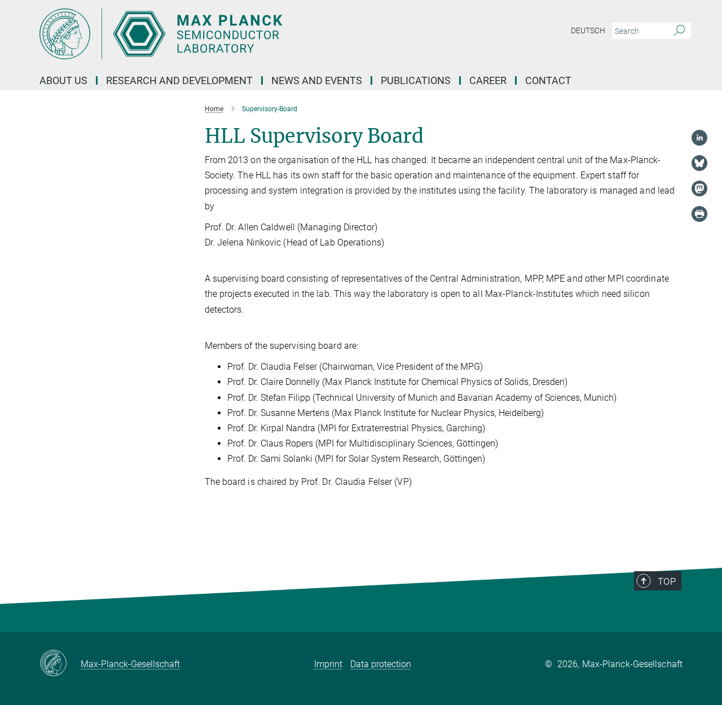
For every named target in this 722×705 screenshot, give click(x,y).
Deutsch (588, 30)
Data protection (380, 664)
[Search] (679, 31)
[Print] (699, 213)
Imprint (328, 664)
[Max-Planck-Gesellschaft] (60, 663)
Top (667, 581)
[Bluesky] (699, 163)
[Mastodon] (699, 188)
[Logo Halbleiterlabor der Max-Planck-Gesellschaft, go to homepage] (251, 33)
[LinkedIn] (699, 137)
